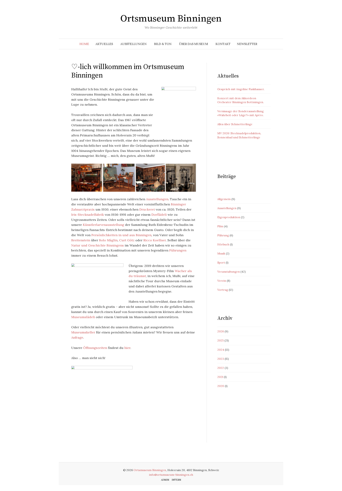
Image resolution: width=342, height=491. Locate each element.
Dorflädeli (159, 215)
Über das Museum (193, 44)
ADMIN (165, 479)
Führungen (177, 250)
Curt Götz (126, 240)
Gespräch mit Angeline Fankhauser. (241, 89)
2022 (220, 368)
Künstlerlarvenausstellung (103, 225)
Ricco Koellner (154, 240)
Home (84, 44)
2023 (220, 358)
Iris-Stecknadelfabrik (87, 215)
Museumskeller (83, 332)
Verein (221, 280)
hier (127, 348)
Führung (223, 235)
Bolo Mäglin (108, 240)
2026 (220, 331)
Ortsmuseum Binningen (171, 19)
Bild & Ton (163, 44)
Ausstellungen (133, 44)
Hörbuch (223, 244)
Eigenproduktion (228, 217)
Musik (221, 253)
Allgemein (224, 199)
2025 (220, 340)
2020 (220, 386)
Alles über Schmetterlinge (234, 124)
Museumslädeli (83, 317)
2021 (220, 377)
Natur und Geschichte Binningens (97, 245)
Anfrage (77, 337)
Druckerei (147, 209)
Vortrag (222, 289)
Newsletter (247, 44)
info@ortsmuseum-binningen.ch (171, 474)
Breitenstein (80, 240)
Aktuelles (104, 44)
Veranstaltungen (228, 271)
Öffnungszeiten (95, 348)
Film (220, 226)
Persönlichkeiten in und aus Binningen (121, 235)
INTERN (176, 479)
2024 (220, 349)
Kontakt (223, 44)
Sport (221, 262)
